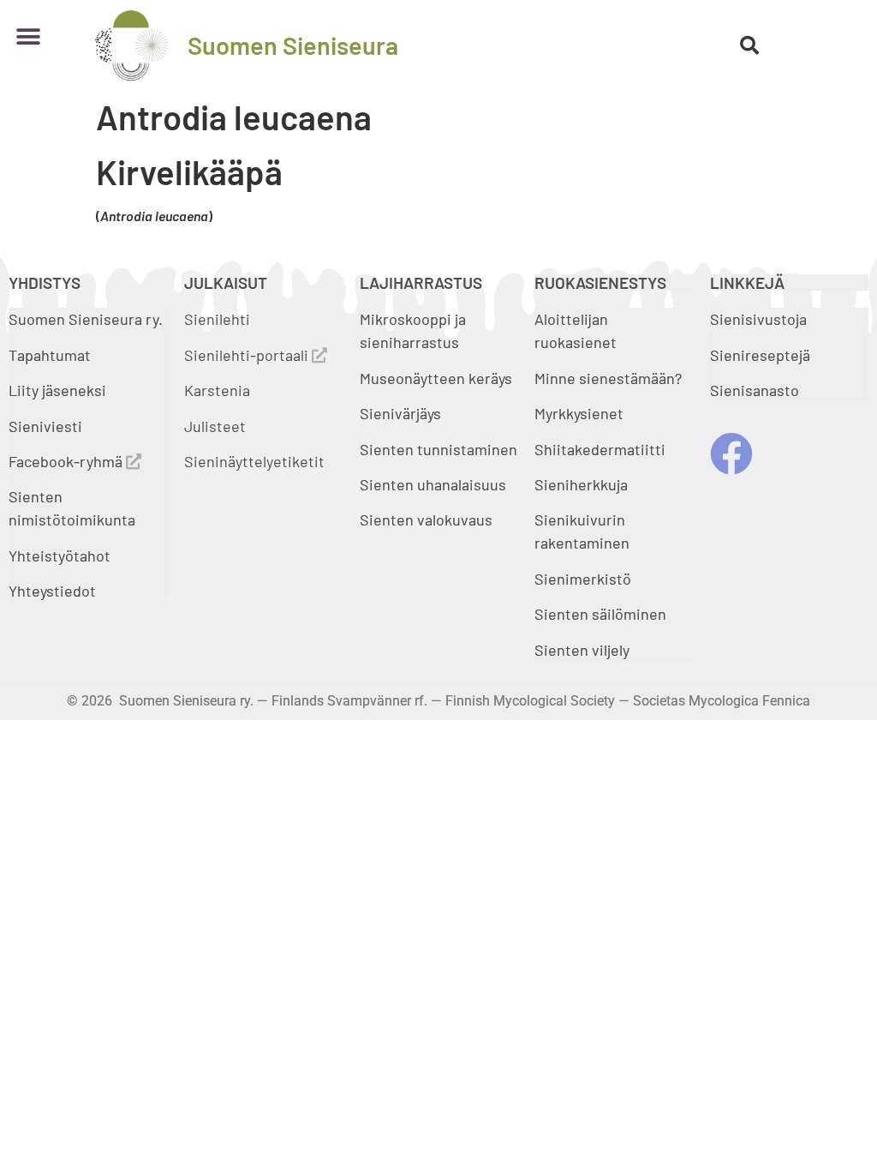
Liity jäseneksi (57, 390)
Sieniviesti (47, 426)
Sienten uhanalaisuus (433, 484)
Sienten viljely (581, 649)
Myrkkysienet (578, 413)
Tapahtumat (50, 354)
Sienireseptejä (760, 354)
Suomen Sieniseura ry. (86, 318)
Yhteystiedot (52, 590)
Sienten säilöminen (600, 613)
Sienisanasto (754, 390)
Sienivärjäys (400, 413)
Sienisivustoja (758, 318)
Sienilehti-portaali (248, 354)
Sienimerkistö (582, 578)
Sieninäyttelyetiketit (254, 461)
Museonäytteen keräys (436, 378)
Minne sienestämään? (608, 378)
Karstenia (217, 390)
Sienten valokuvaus (426, 519)
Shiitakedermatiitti (599, 449)
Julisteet (215, 426)
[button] (28, 36)
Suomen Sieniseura (293, 45)
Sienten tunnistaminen (438, 449)
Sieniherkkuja (581, 484)
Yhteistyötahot (59, 555)
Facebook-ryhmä (67, 461)
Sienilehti (217, 318)
